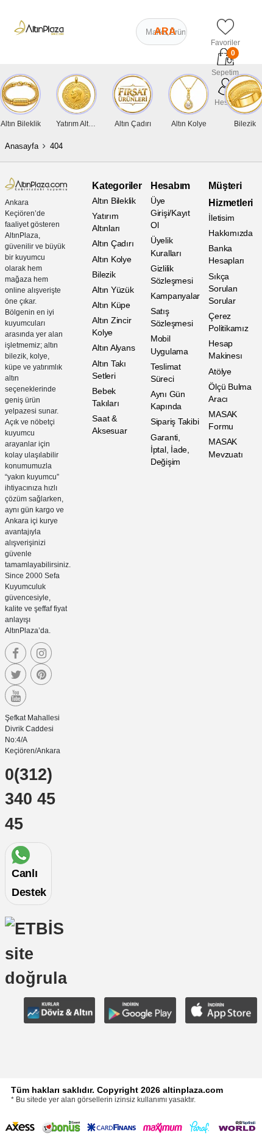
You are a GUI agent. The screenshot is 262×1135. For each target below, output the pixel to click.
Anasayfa (21, 146)
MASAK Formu (222, 420)
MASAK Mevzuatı (225, 448)
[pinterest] (41, 674)
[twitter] (15, 674)
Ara (165, 31)
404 (56, 146)
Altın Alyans (113, 348)
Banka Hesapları (226, 254)
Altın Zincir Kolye (111, 326)
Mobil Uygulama (169, 345)
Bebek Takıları (105, 397)
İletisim (221, 218)
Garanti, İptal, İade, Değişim (169, 449)
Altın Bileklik (114, 201)
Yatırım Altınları (106, 222)
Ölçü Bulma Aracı (230, 393)
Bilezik (103, 274)
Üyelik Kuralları (166, 246)
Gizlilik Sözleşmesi (171, 274)
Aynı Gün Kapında (167, 400)
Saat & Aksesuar (109, 424)
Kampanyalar (174, 296)
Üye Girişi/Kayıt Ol (170, 213)
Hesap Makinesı (225, 349)
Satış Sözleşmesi (171, 317)
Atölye (220, 371)
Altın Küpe (111, 305)
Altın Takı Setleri (109, 370)
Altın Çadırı (112, 243)
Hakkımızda (230, 233)
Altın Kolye (111, 259)
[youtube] (15, 695)
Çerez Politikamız (228, 322)
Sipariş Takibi (174, 421)
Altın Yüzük (112, 290)
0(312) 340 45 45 (30, 799)
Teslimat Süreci (165, 373)
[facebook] (15, 653)
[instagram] (41, 653)
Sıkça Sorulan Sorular (222, 288)
